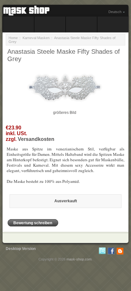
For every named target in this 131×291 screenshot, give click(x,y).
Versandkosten (36, 139)
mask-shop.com (79, 259)
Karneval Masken (36, 38)
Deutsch (114, 12)
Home (13, 38)
